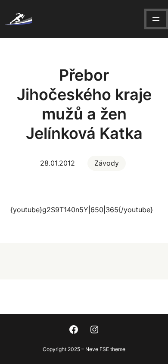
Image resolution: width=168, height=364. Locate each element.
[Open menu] (156, 19)
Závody (106, 163)
